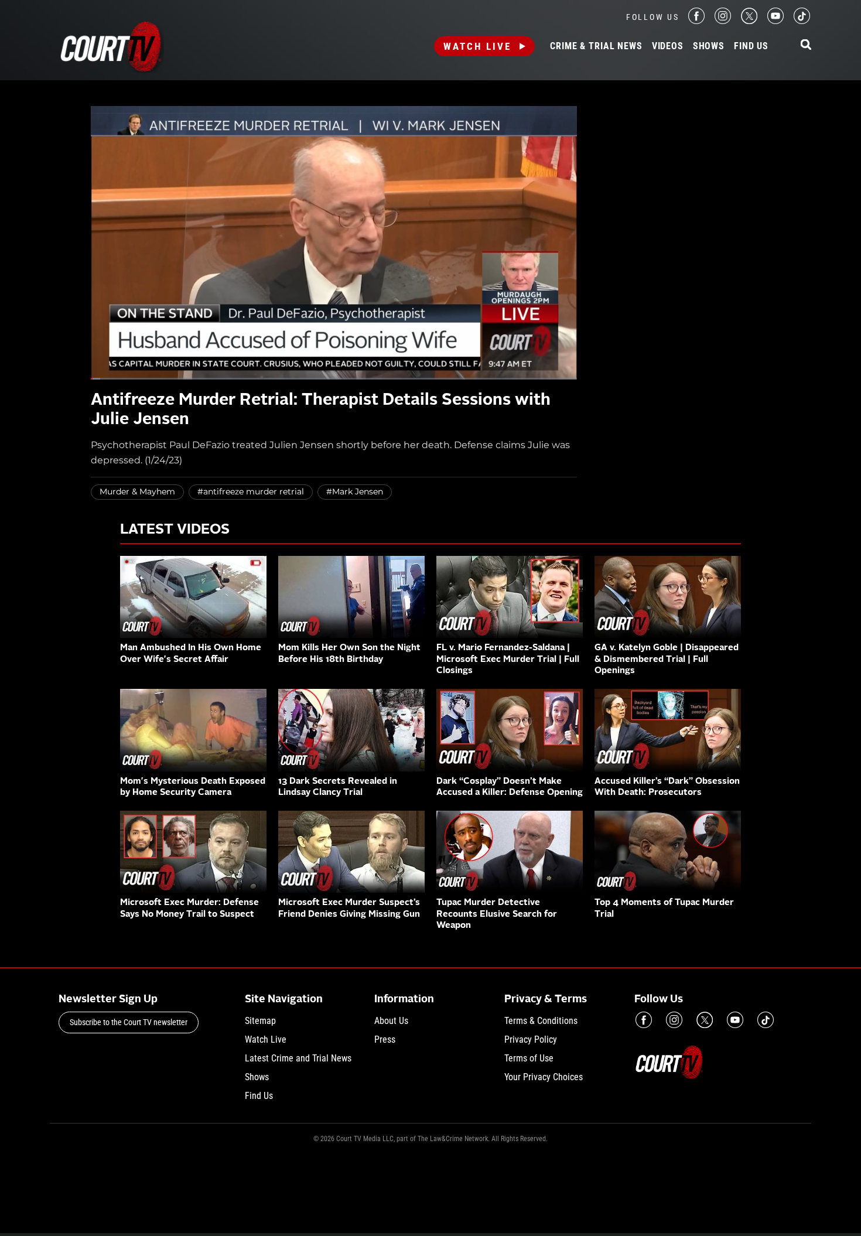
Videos (668, 46)
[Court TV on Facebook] (696, 20)
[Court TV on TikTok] (802, 20)
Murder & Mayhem (137, 491)
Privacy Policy (530, 1039)
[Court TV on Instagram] (723, 20)
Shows (709, 46)
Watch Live (477, 46)
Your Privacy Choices (543, 1077)
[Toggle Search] (806, 45)
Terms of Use (529, 1058)
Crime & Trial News (596, 46)
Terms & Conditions (541, 1020)
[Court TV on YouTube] (775, 20)
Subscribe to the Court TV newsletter (128, 1022)
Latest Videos (175, 530)
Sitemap (260, 1020)
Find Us (751, 46)
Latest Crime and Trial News (298, 1058)
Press (384, 1039)
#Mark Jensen (354, 491)
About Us (391, 1020)
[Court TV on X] (749, 20)
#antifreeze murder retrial (250, 491)
